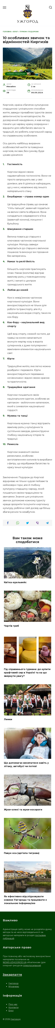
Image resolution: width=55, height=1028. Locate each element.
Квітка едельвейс (15, 582)
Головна (7, 32)
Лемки (8, 719)
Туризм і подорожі (29, 32)
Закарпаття (12, 974)
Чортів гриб (11, 625)
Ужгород (13, 983)
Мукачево (13, 986)
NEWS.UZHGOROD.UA (14, 962)
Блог (15, 32)
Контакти (13, 1007)
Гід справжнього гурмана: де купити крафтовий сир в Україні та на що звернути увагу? (27, 672)
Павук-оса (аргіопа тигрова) (21, 853)
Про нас (12, 1004)
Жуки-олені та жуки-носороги (23, 809)
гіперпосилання (31, 965)
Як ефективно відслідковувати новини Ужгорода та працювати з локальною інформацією (25, 900)
